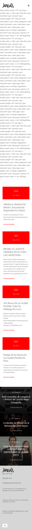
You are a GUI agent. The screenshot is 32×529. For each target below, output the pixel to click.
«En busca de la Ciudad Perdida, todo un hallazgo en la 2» (15, 306)
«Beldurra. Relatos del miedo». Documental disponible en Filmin (14, 207)
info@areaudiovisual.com (12, 483)
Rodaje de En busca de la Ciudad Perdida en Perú (15, 357)
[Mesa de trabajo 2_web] (8, 4)
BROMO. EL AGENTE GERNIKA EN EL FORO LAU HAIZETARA (14, 251)
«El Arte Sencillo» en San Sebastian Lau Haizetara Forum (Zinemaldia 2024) (14, 489)
